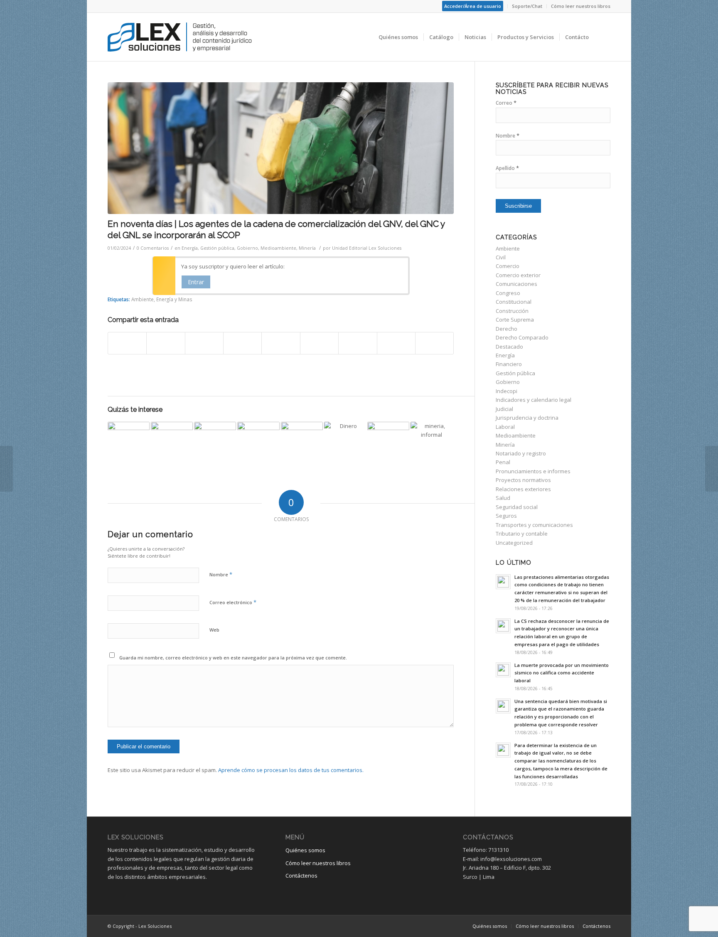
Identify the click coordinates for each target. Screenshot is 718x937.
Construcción (512, 311)
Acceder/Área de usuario (472, 6)
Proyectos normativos (523, 480)
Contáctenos (301, 875)
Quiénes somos (305, 850)
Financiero (509, 364)
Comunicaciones (516, 284)
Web (214, 630)
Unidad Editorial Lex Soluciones (366, 248)
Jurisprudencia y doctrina (527, 417)
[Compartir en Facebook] (127, 343)
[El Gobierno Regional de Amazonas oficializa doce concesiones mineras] (258, 443)
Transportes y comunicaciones (534, 525)
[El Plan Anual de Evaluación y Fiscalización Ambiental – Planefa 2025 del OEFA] (129, 443)
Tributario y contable (522, 533)
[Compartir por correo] (434, 343)
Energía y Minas (174, 299)
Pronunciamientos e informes (533, 471)
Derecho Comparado (522, 337)
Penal (503, 462)
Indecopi (506, 391)
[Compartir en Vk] (357, 343)
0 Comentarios (153, 248)
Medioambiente (278, 248)
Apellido (507, 168)
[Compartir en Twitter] (165, 343)
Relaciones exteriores (523, 489)
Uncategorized (514, 542)
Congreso (508, 293)
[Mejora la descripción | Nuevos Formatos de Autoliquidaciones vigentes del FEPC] (302, 443)
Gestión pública (217, 248)
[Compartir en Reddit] (396, 343)
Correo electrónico (232, 602)
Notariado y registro (521, 453)
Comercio (507, 266)
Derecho (506, 328)
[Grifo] (281, 148)
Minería (307, 248)
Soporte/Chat (527, 6)
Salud (503, 498)
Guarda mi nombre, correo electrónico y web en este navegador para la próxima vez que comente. (233, 657)
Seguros (506, 515)
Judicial (504, 409)
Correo (506, 102)
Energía (190, 248)
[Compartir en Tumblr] (319, 343)
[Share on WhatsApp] (204, 343)
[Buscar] (602, 37)
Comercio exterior (518, 275)
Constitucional (513, 301)
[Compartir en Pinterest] (242, 343)
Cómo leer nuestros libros (580, 6)
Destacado (509, 346)
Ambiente (142, 299)
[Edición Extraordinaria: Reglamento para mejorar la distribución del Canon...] (6, 469)
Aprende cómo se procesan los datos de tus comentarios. (291, 770)
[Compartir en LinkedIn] (281, 343)
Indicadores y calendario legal (533, 399)
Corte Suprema (515, 319)
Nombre (220, 574)
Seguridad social (517, 507)
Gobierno (247, 248)
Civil (501, 257)
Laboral (505, 426)
